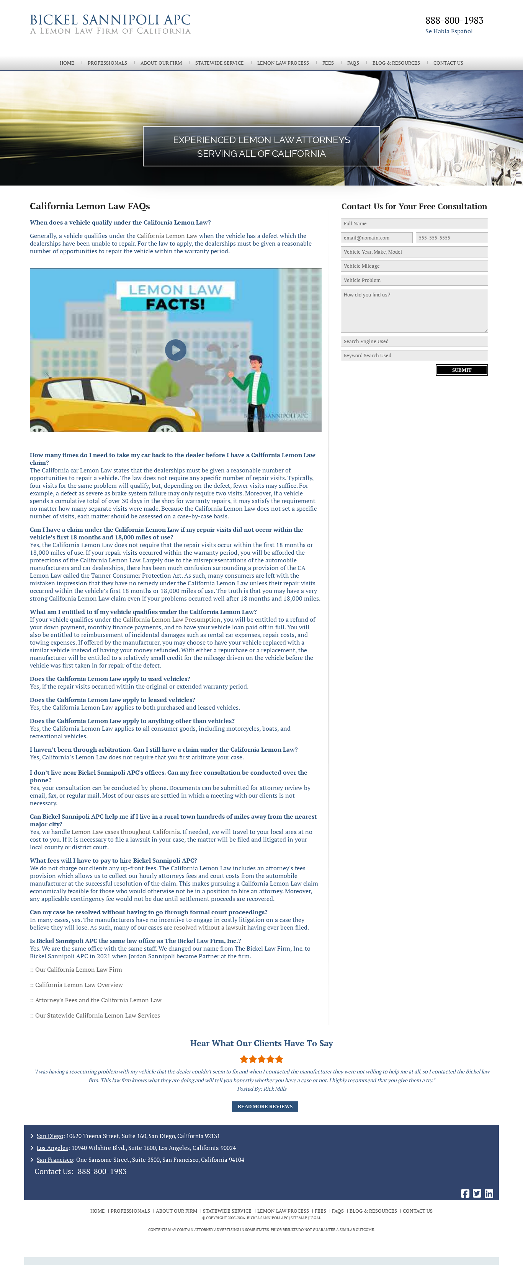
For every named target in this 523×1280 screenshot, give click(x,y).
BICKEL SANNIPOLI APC (267, 1217)
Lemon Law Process (283, 63)
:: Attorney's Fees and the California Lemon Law (96, 1000)
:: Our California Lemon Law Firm (76, 969)
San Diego (50, 1136)
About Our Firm (161, 63)
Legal (315, 1217)
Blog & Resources (396, 63)
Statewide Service (219, 63)
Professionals (107, 63)
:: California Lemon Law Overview (76, 984)
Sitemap (299, 1217)
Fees (328, 63)
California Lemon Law (167, 235)
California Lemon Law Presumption (172, 619)
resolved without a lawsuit (210, 927)
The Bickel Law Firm (143, 34)
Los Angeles (52, 1147)
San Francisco (55, 1159)
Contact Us (448, 63)
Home (67, 63)
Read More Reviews (265, 1106)
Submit (462, 370)
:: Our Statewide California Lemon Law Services (95, 1015)
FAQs (353, 63)
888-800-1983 (102, 1171)
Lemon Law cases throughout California (126, 831)
